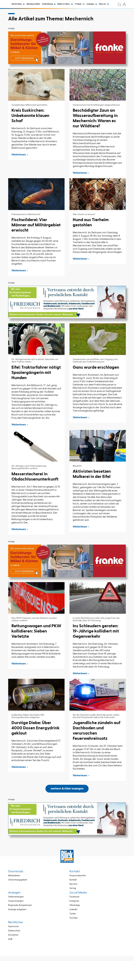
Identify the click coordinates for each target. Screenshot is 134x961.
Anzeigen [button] (90, 4)
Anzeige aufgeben (17, 909)
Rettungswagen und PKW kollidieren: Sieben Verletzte (36, 631)
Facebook (74, 897)
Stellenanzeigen (16, 897)
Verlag (72, 888)
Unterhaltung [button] (47, 4)
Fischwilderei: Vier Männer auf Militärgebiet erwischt (36, 225)
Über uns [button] (102, 4)
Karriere (73, 884)
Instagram (74, 901)
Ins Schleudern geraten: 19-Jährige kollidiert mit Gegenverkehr (96, 631)
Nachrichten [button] (17, 4)
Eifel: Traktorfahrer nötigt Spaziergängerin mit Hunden (36, 372)
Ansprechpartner (77, 876)
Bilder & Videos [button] (64, 4)
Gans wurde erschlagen (96, 367)
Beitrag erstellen (33, 4)
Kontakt (73, 880)
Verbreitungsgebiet (17, 880)
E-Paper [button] (78, 4)
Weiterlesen (18, 154)
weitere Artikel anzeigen (67, 788)
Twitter (72, 914)
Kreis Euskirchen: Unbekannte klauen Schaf (30, 115)
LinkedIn (73, 909)
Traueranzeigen (16, 901)
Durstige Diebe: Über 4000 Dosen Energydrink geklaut (35, 728)
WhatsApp (74, 905)
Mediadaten (14, 876)
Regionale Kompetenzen (20, 905)
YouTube (73, 918)
